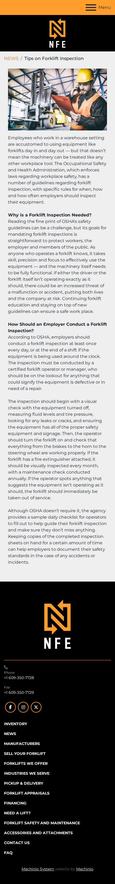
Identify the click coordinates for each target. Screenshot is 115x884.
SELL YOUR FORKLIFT (25, 753)
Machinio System (38, 869)
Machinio (84, 869)
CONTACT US (17, 842)
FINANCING (15, 803)
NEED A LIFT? (17, 813)
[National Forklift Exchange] (57, 624)
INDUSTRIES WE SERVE (26, 773)
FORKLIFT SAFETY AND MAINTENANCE (42, 823)
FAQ (8, 852)
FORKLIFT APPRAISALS (26, 793)
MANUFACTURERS (22, 743)
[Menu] (91, 7)
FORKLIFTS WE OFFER (26, 763)
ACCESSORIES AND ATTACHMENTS (38, 832)
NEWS (11, 58)
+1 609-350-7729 (19, 692)
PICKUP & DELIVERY (23, 783)
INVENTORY (15, 723)
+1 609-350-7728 (19, 677)
